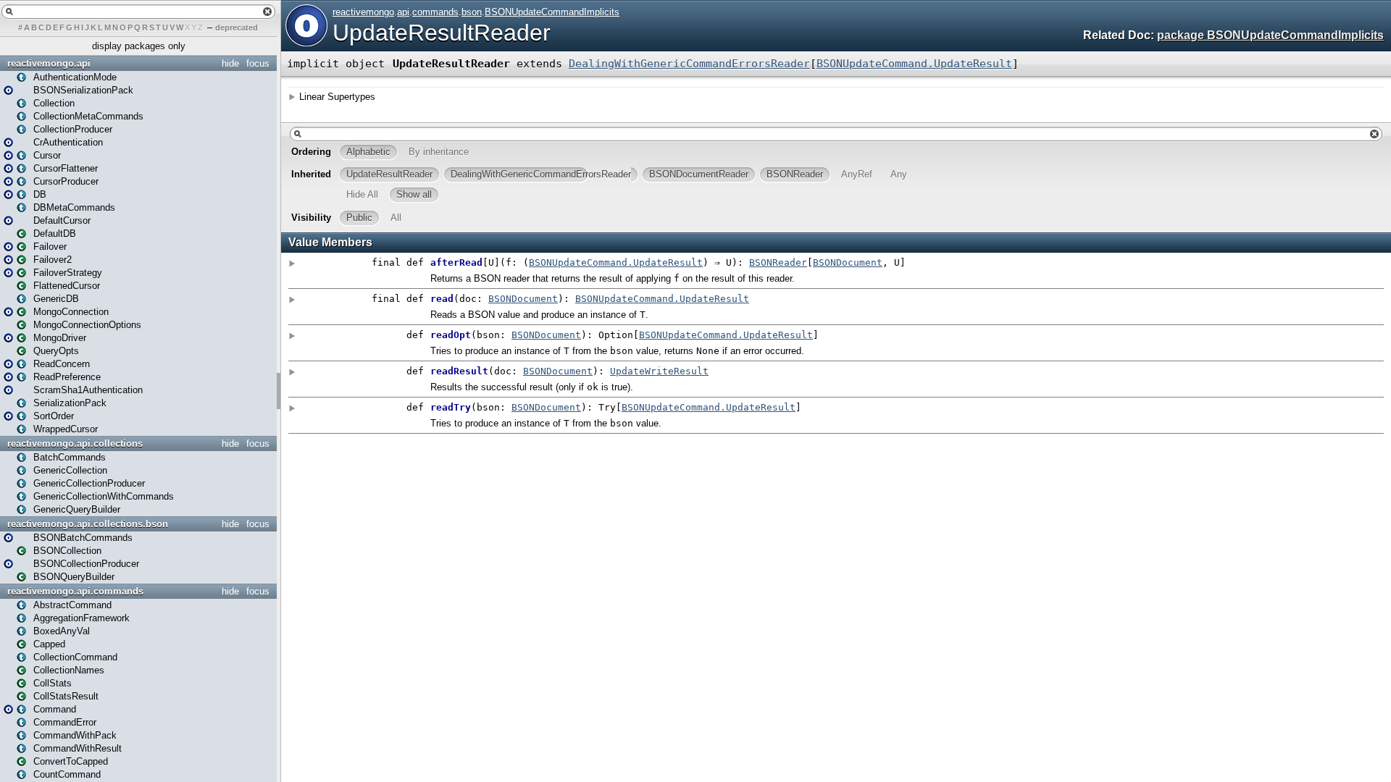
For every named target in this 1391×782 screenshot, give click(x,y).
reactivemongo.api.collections (75, 443)
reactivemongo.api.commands (75, 591)
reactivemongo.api (49, 63)
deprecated (236, 27)
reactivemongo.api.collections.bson (87, 523)
